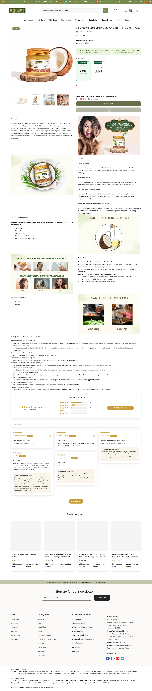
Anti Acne (30, 683)
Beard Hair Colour (122, 674)
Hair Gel (116, 671)
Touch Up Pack (61, 671)
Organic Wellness (103, 680)
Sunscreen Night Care (52, 683)
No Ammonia (127, 680)
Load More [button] (76, 501)
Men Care (111, 674)
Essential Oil (102, 674)
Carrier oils (93, 674)
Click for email (100, 582)
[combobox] (72, 10)
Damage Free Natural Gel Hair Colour (24, 555)
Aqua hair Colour (29, 671)
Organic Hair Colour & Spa (45, 671)
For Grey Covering (34, 680)
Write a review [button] (120, 408)
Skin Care (123, 671)
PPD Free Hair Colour (68, 680)
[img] (17, 433)
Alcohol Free (21, 683)
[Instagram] (113, 658)
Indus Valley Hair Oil (75, 671)
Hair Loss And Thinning (19, 680)
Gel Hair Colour (16, 671)
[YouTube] (118, 658)
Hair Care (86, 671)
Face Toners (15, 674)
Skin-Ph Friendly (54, 680)
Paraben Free (82, 680)
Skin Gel (23, 674)
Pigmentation (88, 683)
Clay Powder (70, 674)
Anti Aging (64, 683)
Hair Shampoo (99, 671)
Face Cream (132, 671)
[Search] (74, 10)
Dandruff (45, 680)
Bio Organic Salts (82, 674)
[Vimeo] (122, 658)
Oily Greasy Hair (116, 680)
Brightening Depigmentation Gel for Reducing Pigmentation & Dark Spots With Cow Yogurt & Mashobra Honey (59, 555)
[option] (42, 57)
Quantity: (79, 86)
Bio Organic (26, 687)
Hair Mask (108, 671)
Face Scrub (31, 674)
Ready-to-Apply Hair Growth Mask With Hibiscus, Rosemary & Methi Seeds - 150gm (125, 555)
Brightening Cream (75, 683)
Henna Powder (59, 674)
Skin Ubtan (39, 683)
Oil (92, 671)
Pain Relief (92, 680)
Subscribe (101, 597)
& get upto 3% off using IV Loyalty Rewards (96, 96)
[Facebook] (108, 658)
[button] (11, 99)
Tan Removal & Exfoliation (103, 683)
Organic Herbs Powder (45, 674)
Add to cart (108, 104)
